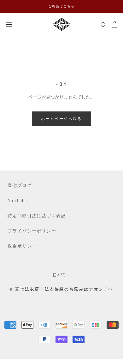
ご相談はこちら (61, 6)
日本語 (59, 275)
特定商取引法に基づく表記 (37, 215)
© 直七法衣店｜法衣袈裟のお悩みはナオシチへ (61, 289)
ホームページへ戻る (61, 119)
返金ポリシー (22, 246)
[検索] (103, 24)
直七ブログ (20, 185)
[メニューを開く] (9, 24)
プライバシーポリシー (32, 231)
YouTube (17, 200)
